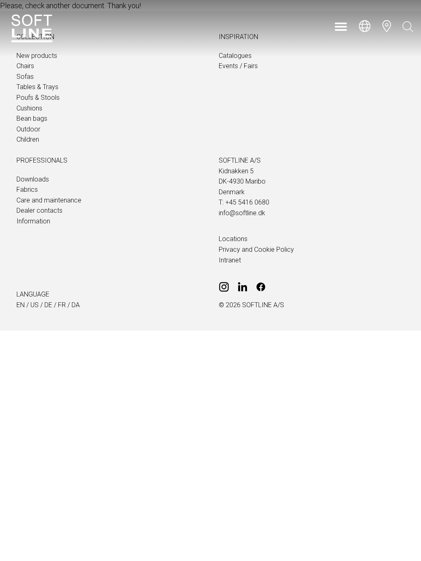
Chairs (25, 66)
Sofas (25, 76)
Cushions (29, 108)
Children (27, 139)
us (34, 305)
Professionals (41, 160)
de (48, 305)
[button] (341, 27)
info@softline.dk (242, 213)
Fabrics (27, 189)
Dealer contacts (39, 210)
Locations (233, 239)
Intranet (230, 260)
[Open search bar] (407, 26)
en (20, 305)
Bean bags (31, 118)
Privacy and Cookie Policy (256, 249)
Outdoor (28, 129)
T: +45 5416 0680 (244, 202)
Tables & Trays (37, 87)
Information (33, 221)
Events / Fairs (238, 66)
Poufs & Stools (38, 97)
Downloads (32, 179)
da (76, 305)
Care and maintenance (48, 200)
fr (62, 305)
